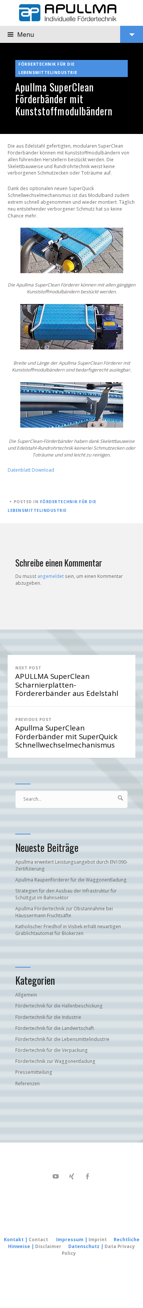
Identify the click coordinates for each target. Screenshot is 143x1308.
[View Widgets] (131, 34)
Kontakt (14, 1239)
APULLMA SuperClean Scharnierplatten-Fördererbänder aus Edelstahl (66, 681)
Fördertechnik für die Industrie (48, 1017)
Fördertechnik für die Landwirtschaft (54, 1028)
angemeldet (50, 576)
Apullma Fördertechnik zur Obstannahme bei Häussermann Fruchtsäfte (64, 912)
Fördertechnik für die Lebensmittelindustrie (47, 68)
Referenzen (27, 1083)
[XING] (71, 1176)
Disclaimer (48, 1246)
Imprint (98, 1239)
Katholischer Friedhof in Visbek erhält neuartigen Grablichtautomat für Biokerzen (68, 930)
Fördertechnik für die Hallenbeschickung (59, 1006)
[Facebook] (87, 1176)
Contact (38, 1239)
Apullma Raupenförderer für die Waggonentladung (71, 880)
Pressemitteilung (33, 1072)
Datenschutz (84, 1246)
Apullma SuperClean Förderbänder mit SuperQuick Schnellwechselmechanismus (66, 733)
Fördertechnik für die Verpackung (51, 1050)
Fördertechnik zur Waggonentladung (55, 1061)
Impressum (70, 1239)
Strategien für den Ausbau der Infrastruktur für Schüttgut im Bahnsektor (66, 894)
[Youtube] (56, 1176)
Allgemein (26, 995)
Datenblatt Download (31, 470)
